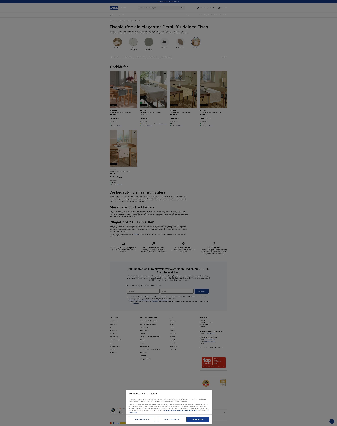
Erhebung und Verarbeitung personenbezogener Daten (180, 410)
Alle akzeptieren (197, 419)
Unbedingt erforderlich (171, 419)
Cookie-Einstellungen (142, 419)
